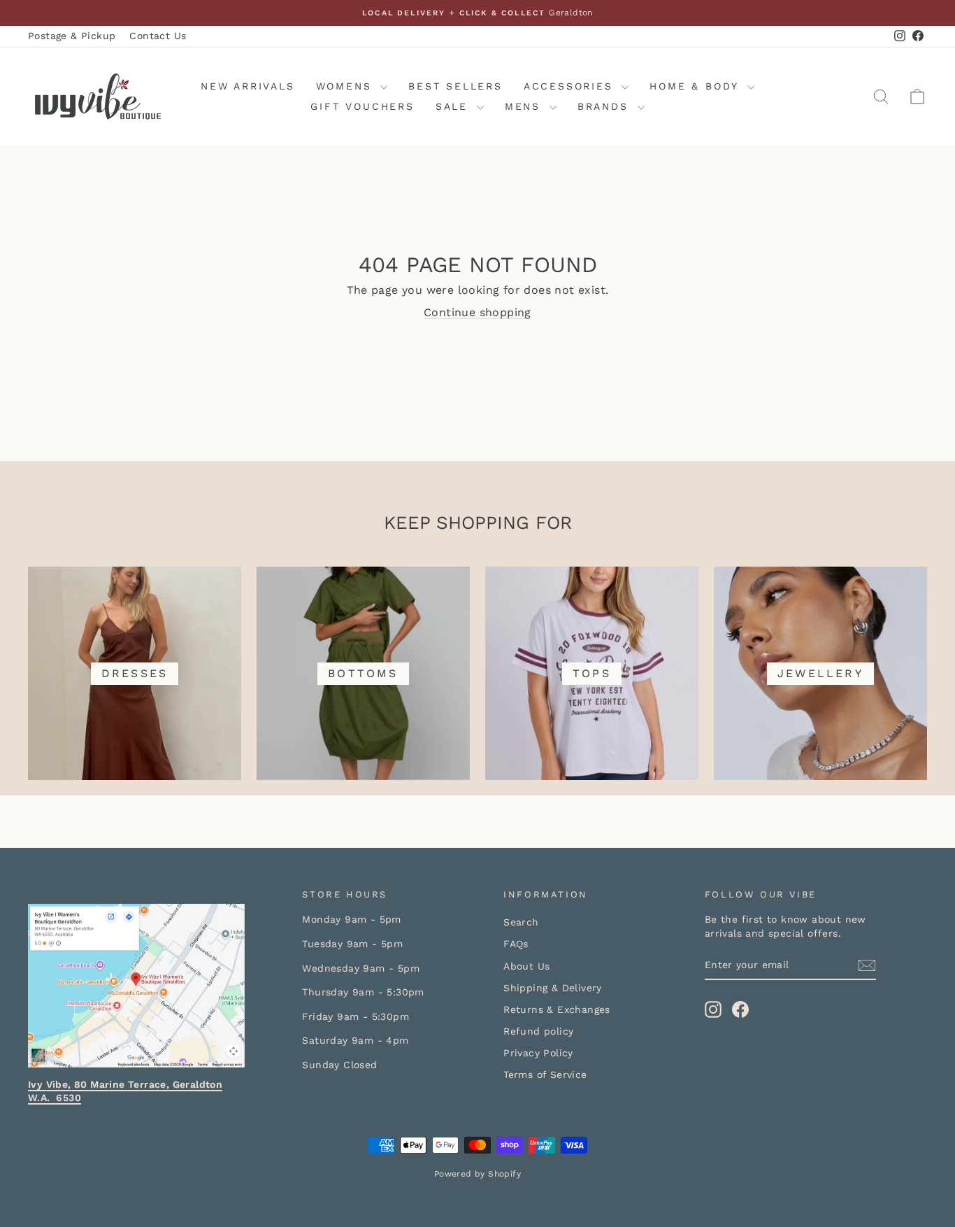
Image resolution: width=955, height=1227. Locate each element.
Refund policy (538, 1031)
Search (520, 922)
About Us (526, 966)
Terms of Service (545, 1074)
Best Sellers (455, 86)
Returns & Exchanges (556, 1009)
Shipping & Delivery (552, 987)
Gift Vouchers (362, 106)
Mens (525, 106)
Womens (347, 86)
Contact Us (157, 35)
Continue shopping (477, 312)
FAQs (516, 943)
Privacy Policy (538, 1052)
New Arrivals (248, 86)
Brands (605, 106)
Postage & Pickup (71, 35)
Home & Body (696, 86)
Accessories (571, 86)
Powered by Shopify (477, 1174)
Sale (454, 106)
